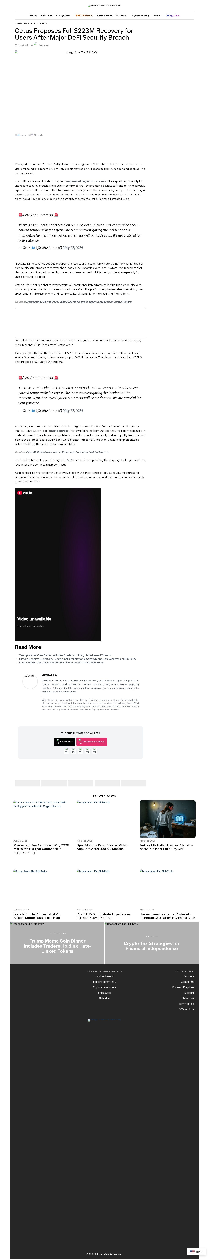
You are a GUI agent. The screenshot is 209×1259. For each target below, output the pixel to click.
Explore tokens (104, 976)
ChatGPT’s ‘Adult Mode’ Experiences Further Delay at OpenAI (104, 915)
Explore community (104, 981)
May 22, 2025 (73, 248)
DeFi (70, 460)
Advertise (188, 998)
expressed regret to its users (85, 181)
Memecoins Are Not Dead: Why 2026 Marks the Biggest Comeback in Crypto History (78, 301)
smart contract (58, 430)
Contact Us (187, 981)
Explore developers (104, 987)
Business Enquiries (183, 987)
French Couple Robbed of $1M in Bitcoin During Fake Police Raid (37, 915)
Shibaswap (104, 992)
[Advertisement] (172, 69)
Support (189, 992)
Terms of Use (186, 1003)
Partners (188, 976)
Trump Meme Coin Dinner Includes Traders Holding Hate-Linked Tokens (65, 655)
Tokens (43, 24)
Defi (34, 24)
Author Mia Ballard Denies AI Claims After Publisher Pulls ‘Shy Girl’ (166, 847)
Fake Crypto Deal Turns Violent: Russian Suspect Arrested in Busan (61, 662)
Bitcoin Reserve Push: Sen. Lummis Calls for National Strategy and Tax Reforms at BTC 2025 (77, 659)
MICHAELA (49, 675)
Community (22, 24)
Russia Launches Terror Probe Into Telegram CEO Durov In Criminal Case (167, 915)
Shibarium (104, 998)
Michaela (44, 45)
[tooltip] (183, 6)
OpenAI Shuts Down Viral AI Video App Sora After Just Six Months (67, 452)
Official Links (186, 1009)
